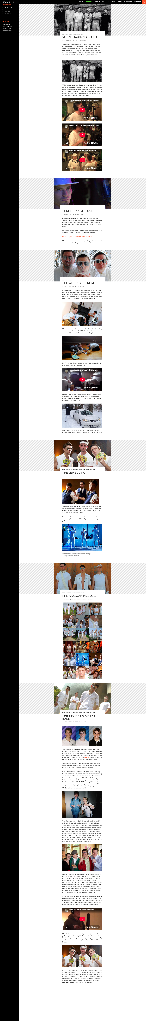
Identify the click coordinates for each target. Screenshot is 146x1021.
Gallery (66, 599)
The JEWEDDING (74, 472)
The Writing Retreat (78, 283)
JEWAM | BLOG (8, 2)
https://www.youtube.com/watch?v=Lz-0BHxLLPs (77, 237)
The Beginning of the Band (78, 717)
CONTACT (137, 2)
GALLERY (105, 2)
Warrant (86, 757)
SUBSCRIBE (128, 2)
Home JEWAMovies (78, 34)
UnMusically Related (89, 469)
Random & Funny (77, 469)
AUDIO (119, 2)
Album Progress (67, 34)
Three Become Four (77, 210)
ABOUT (97, 2)
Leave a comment (81, 40)
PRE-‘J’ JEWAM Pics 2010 (79, 595)
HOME (81, 2)
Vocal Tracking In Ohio (80, 37)
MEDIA (113, 2)
